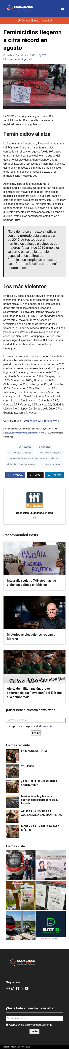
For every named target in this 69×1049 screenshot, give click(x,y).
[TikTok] (13, 988)
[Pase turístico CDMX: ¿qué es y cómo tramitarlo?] (51, 895)
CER (44, 55)
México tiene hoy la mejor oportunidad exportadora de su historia (39, 800)
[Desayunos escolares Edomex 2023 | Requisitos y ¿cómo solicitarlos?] (21, 895)
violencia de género (52, 464)
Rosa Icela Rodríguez (50, 452)
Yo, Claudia (27, 766)
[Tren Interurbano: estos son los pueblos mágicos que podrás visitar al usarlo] (21, 925)
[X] (22, 988)
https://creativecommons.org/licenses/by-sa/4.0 (26, 432)
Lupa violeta (14, 59)
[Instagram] (8, 988)
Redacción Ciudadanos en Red (34, 513)
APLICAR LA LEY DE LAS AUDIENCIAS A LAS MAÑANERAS (41, 813)
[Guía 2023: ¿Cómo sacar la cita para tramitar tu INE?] (51, 865)
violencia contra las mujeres (21, 464)
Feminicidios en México (20, 452)
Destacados (25, 446)
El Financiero (51, 420)
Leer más (46, 726)
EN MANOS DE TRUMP (34, 751)
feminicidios (44, 446)
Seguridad (26, 59)
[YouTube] (27, 988)
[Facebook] (17, 988)
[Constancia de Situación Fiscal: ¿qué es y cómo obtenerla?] (51, 925)
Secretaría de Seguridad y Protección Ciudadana (34, 458)
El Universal (34, 420)
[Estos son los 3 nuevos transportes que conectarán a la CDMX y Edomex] (21, 865)
